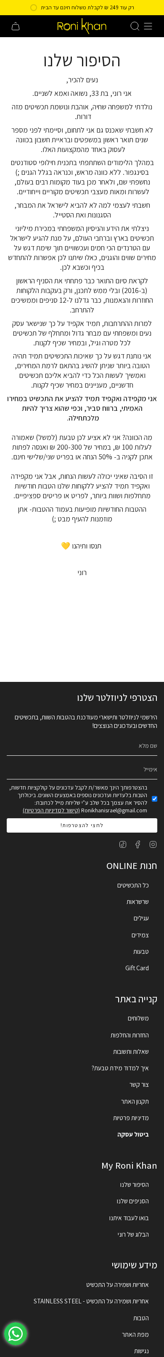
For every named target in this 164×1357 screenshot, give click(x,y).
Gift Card (137, 967)
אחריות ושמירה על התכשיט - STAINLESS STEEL (91, 1301)
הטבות (141, 1318)
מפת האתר (135, 1334)
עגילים (141, 918)
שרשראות (138, 901)
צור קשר (139, 1084)
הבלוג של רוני (133, 1234)
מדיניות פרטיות (131, 1117)
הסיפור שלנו (134, 1184)
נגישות (141, 1350)
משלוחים (138, 1018)
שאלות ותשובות (131, 1051)
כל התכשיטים (133, 885)
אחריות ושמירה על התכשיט (117, 1284)
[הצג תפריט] (148, 26)
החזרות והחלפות (130, 1035)
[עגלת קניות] (15, 26)
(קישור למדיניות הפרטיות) (51, 810)
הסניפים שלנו (133, 1201)
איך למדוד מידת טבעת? (120, 1068)
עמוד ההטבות (50, 509)
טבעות (141, 951)
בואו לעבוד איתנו (129, 1217)
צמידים (140, 935)
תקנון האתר (135, 1101)
